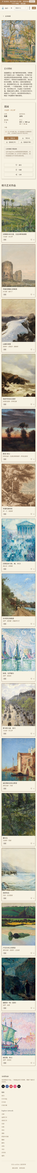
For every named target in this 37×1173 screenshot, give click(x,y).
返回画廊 (8, 16)
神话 (3, 1130)
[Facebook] (7, 1086)
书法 (3, 1149)
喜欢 (20, 165)
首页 (3, 1096)
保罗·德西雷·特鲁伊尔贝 (11, 621)
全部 (3, 1114)
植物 (3, 1156)
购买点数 (23, 3)
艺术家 (4, 1102)
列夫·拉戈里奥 (8, 895)
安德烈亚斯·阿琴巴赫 (10, 401)
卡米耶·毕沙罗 (9, 110)
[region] (18, 41)
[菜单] (11, 8)
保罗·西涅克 (7, 676)
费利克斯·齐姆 (8, 786)
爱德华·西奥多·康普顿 (10, 346)
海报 (3, 1133)
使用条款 (22, 1168)
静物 (3, 1143)
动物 (3, 1146)
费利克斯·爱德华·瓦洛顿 (11, 950)
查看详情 (6, 229)
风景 (5, 116)
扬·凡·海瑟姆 (8, 511)
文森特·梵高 (7, 840)
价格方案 (4, 1105)
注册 (34, 8)
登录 (29, 8)
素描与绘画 (5, 1136)
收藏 (20, 170)
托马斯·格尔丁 (8, 292)
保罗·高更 (6, 1005)
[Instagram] (15, 1086)
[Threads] (19, 1086)
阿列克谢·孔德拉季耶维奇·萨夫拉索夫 (15, 456)
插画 (3, 1140)
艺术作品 (4, 1099)
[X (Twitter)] (3, 1086)
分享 (20, 175)
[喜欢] (31, 239)
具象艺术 (4, 1120)
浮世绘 (4, 1152)
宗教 (3, 1127)
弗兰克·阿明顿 (8, 566)
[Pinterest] (11, 1086)
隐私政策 (15, 1168)
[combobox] (20, 8)
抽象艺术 (4, 1117)
